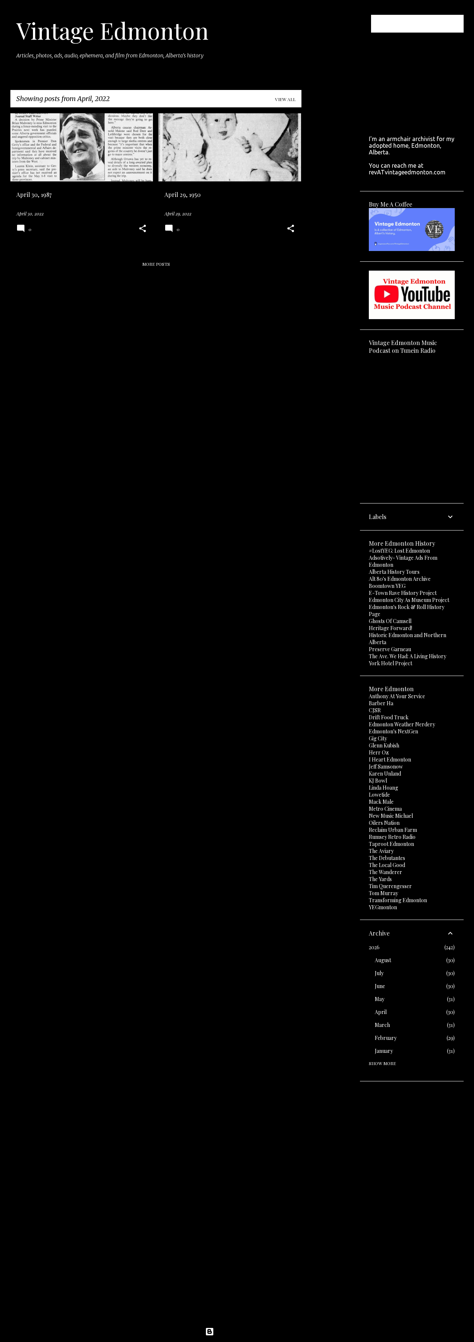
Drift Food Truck (388, 717)
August (383, 960)
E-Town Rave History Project (403, 592)
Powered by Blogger (241, 1331)
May (379, 999)
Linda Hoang (383, 787)
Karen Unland (385, 773)
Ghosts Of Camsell (390, 621)
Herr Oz (379, 752)
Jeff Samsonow (386, 766)
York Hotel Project (390, 663)
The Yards (380, 879)
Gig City (378, 738)
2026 (374, 947)
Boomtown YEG (387, 585)
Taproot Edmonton (391, 843)
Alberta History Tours (394, 571)
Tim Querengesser (390, 886)
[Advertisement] (330, 224)
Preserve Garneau (390, 649)
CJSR (375, 710)
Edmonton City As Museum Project (409, 599)
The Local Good (387, 865)
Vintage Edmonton (112, 30)
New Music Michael (391, 815)
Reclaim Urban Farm (393, 829)
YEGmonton (383, 907)
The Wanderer (385, 872)
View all (285, 99)
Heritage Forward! (390, 628)
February (386, 1037)
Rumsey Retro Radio (392, 836)
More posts (156, 264)
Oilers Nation (384, 822)
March (382, 1024)
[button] (142, 229)
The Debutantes (387, 857)
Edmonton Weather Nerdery (402, 724)
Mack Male (381, 801)
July (379, 973)
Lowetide (379, 794)
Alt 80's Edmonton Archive (400, 578)
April (381, 1011)
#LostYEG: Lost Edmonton (399, 550)
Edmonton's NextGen (393, 731)
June (380, 986)
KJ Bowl (378, 780)
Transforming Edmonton (398, 900)
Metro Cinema (385, 808)
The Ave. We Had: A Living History (407, 656)
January (384, 1050)
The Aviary (381, 850)
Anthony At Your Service (397, 696)
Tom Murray (383, 893)
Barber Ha (381, 703)
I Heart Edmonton (390, 759)
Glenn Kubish (384, 745)
